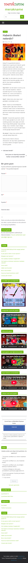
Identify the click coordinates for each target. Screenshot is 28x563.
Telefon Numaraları (6, 508)
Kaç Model (4, 505)
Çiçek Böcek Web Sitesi (7, 496)
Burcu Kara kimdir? (6, 270)
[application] (14, 320)
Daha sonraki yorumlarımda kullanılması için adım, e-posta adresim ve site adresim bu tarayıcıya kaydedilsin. (13, 222)
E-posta (4, 202)
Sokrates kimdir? (8, 150)
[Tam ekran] (25, 326)
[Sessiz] (22, 326)
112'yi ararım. (6, 477)
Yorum (3, 173)
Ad (2, 195)
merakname (14, 9)
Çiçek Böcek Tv (5, 494)
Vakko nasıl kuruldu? (6, 268)
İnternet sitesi (5, 210)
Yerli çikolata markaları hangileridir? (10, 258)
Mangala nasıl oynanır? (7, 256)
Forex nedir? (4, 265)
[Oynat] (3, 326)
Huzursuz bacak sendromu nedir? (10, 273)
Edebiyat (5, 31)
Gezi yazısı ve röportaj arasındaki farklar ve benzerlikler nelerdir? (15, 156)
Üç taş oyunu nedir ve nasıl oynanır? (10, 253)
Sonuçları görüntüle (14, 485)
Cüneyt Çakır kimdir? (6, 275)
